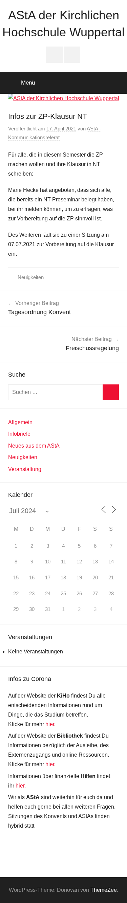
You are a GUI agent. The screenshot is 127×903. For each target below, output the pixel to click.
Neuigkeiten (31, 277)
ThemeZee (103, 890)
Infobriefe (19, 434)
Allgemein (20, 422)
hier (49, 724)
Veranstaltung (24, 469)
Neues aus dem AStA (34, 446)
